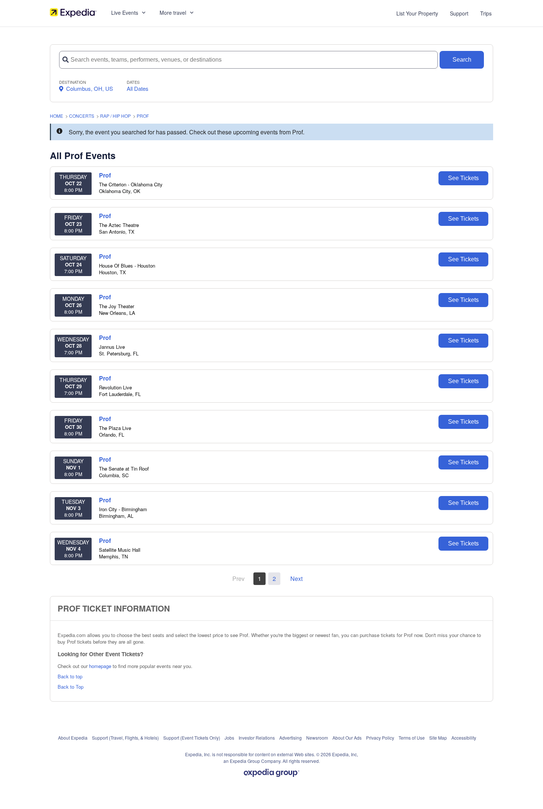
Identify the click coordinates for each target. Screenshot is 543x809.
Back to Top (70, 686)
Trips (486, 13)
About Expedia (73, 737)
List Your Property (417, 13)
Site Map (438, 737)
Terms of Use (412, 737)
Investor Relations (257, 737)
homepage (100, 665)
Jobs (229, 737)
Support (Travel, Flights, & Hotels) (125, 737)
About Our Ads (347, 737)
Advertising (290, 737)
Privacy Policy (380, 737)
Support (459, 13)
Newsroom (317, 737)
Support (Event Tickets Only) (191, 737)
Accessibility (463, 737)
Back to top (70, 676)
